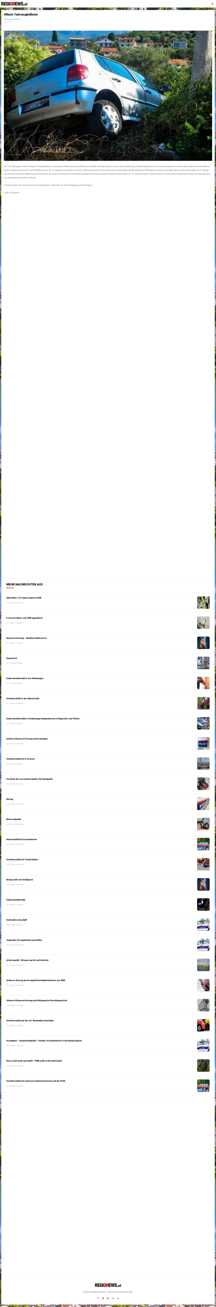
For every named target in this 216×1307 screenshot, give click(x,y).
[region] (108, 285)
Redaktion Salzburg (13, 19)
